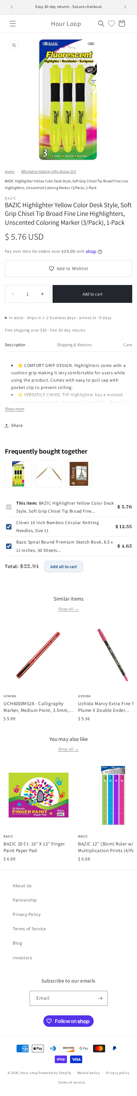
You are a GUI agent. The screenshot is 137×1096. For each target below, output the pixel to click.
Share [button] (17, 425)
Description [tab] (15, 344)
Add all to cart (63, 566)
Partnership (25, 900)
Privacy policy (117, 1072)
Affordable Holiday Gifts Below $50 (48, 171)
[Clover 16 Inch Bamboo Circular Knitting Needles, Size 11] (48, 473)
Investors (22, 958)
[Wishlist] (111, 24)
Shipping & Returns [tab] (74, 344)
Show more (14, 409)
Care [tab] (127, 344)
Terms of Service (29, 929)
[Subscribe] (100, 998)
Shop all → (68, 608)
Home (9, 171)
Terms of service (71, 1082)
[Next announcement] (125, 7)
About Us (22, 885)
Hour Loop (29, 1072)
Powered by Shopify (55, 1072)
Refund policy (88, 1072)
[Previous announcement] (12, 7)
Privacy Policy (26, 914)
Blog (17, 943)
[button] (13, 24)
